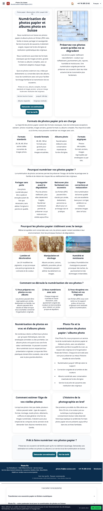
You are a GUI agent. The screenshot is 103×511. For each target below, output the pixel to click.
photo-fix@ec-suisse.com (66, 469)
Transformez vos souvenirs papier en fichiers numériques (30, 496)
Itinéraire (97, 469)
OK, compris (96, 508)
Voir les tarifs (32, 112)
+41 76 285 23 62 (83, 3)
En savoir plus (84, 508)
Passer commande (57, 476)
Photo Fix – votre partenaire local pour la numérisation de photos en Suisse (37, 503)
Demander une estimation (32, 107)
